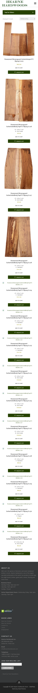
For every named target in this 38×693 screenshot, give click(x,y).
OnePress (32, 687)
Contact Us (4, 625)
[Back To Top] (19, 682)
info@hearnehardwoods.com (9, 649)
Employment (5, 629)
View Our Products (6, 621)
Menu (35, 3)
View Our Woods (6, 623)
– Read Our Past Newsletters (9, 674)
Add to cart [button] (19, 67)
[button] (19, 72)
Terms (3, 627)
